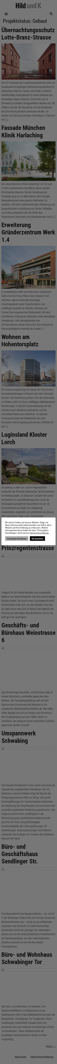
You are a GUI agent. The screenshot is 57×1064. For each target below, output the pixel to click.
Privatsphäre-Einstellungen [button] (17, 538)
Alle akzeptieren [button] (37, 538)
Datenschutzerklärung (39, 533)
